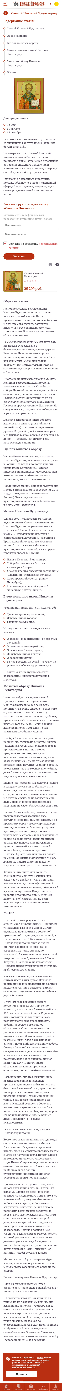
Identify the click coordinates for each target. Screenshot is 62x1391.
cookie (40, 1357)
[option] (30, 281)
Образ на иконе (17, 35)
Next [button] (57, 264)
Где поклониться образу (22, 43)
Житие (11, 72)
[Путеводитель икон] (5, 13)
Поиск (56, 4)
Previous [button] (50, 264)
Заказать (19, 256)
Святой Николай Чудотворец (25, 28)
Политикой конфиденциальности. (26, 1366)
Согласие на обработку (33, 246)
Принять (21, 1374)
